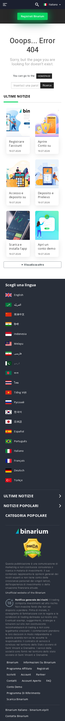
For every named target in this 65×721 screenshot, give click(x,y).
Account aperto (31, 680)
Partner (41, 674)
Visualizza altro (33, 264)
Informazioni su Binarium (39, 662)
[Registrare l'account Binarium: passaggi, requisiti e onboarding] (18, 122)
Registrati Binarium (32, 16)
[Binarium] (32, 534)
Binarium (12, 662)
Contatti (12, 680)
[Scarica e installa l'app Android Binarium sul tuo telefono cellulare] (18, 225)
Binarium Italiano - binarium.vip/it (27, 710)
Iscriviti (11, 674)
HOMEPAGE (44, 76)
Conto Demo (14, 687)
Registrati (43, 668)
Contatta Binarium (17, 716)
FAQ (48, 680)
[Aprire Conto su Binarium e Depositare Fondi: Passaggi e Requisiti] (47, 122)
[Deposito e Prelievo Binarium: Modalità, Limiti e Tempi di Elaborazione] (47, 173)
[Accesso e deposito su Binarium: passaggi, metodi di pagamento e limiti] (18, 173)
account (26, 674)
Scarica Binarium (17, 699)
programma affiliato (19, 668)
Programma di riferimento (23, 693)
